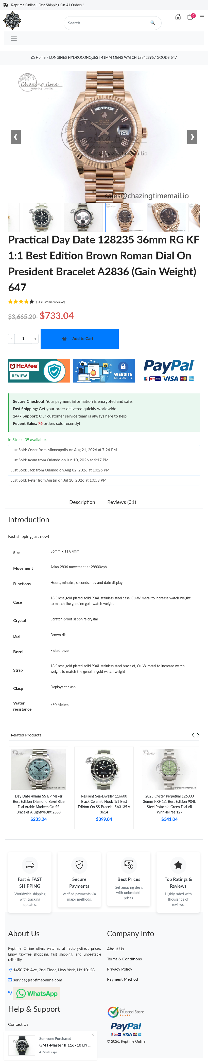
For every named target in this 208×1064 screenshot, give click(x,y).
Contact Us (18, 1024)
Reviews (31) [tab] (121, 502)
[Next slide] (198, 735)
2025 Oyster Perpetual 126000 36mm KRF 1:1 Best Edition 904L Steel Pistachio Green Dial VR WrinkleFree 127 (169, 804)
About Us (115, 949)
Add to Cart (82, 339)
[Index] (178, 17)
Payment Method (122, 979)
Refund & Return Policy (28, 1045)
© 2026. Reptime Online (126, 1041)
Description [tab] (82, 502)
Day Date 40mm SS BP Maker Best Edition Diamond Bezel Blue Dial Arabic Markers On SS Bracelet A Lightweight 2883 (38, 804)
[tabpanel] (38, 790)
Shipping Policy (22, 1035)
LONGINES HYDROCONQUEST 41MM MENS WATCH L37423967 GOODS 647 (113, 58)
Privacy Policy (119, 969)
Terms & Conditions (124, 959)
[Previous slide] (193, 735)
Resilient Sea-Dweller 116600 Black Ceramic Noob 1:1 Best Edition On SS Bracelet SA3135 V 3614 (104, 804)
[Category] (202, 17)
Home (40, 58)
